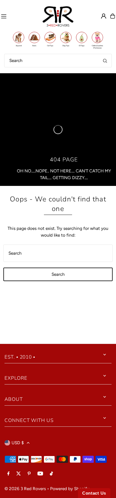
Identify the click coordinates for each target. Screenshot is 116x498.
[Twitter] (18, 474)
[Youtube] (40, 474)
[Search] (105, 60)
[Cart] (112, 16)
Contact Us (94, 493)
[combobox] (58, 60)
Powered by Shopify (69, 488)
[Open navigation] (19, 16)
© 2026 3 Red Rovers (25, 488)
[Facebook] (8, 474)
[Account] (103, 16)
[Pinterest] (29, 474)
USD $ (18, 442)
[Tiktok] (51, 474)
